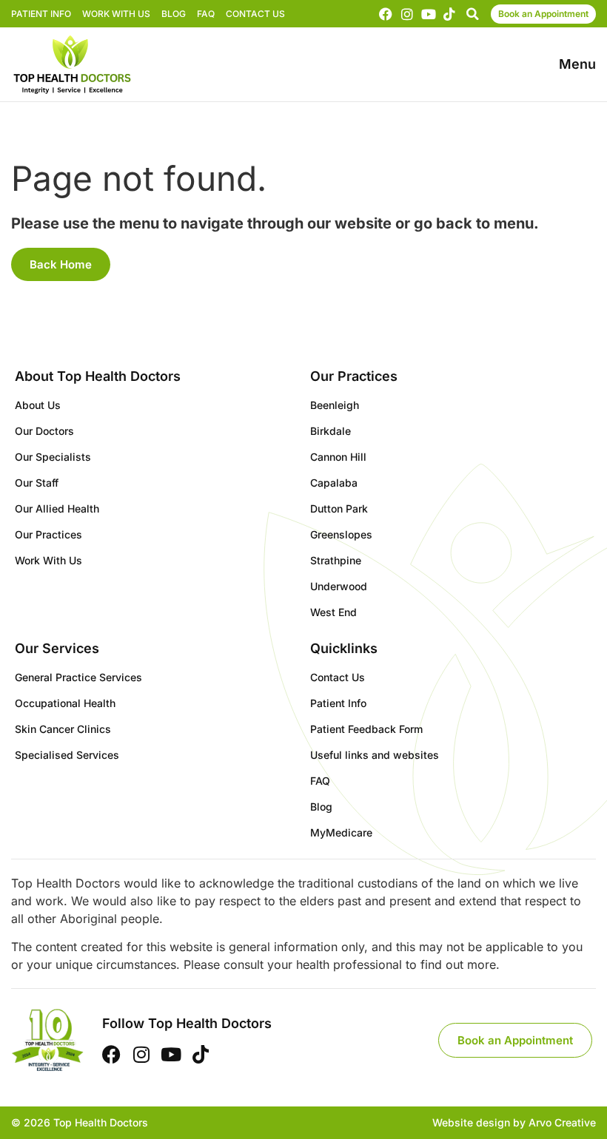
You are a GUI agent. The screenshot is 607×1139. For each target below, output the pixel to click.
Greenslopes (341, 534)
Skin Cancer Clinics (63, 729)
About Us (38, 405)
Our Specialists (53, 456)
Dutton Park (339, 508)
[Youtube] (428, 14)
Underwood (338, 586)
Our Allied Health (57, 508)
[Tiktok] (449, 14)
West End (333, 612)
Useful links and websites (374, 754)
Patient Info (41, 13)
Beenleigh (334, 405)
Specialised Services (67, 754)
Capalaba (334, 482)
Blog (173, 13)
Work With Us (116, 13)
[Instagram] (407, 14)
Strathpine (335, 560)
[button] (472, 14)
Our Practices (48, 534)
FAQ (206, 13)
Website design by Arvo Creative (514, 1122)
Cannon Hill (338, 456)
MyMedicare (341, 832)
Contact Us (255, 13)
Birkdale (330, 431)
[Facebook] (386, 14)
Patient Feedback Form (366, 729)
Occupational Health (65, 703)
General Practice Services (78, 677)
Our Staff (36, 482)
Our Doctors (44, 431)
